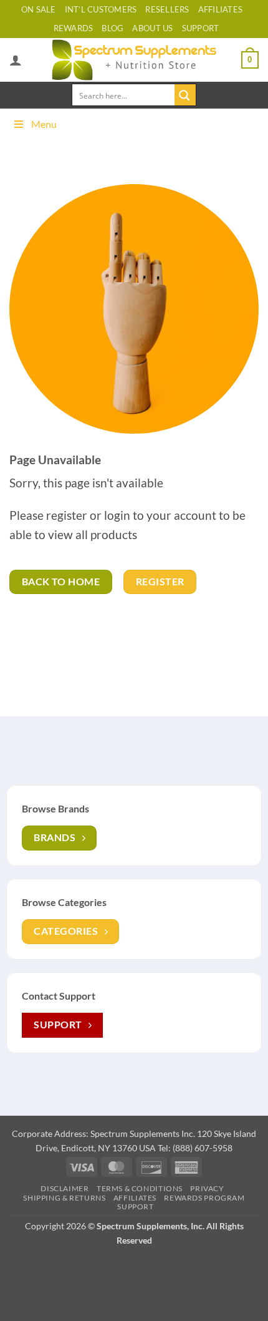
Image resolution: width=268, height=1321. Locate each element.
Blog (112, 28)
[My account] (15, 60)
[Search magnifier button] (185, 94)
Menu (44, 124)
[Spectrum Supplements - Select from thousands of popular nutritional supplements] (134, 60)
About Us (152, 28)
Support (135, 1206)
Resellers (167, 9)
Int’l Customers (101, 9)
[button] (250, 59)
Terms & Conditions (140, 1188)
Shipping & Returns (64, 1197)
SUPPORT (200, 28)
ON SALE (38, 9)
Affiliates (220, 9)
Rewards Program (204, 1197)
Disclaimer (65, 1188)
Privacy (207, 1188)
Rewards (73, 28)
